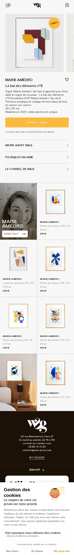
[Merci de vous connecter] (67, 79)
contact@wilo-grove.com (37, 450)
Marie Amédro (19, 80)
